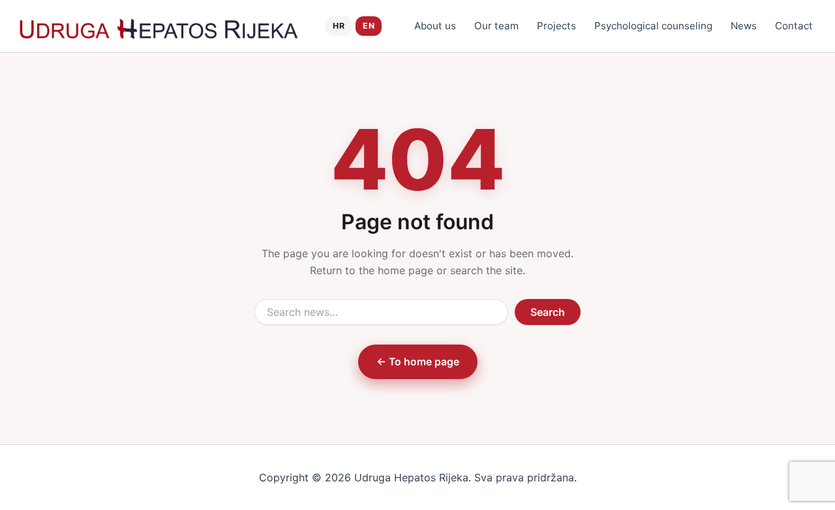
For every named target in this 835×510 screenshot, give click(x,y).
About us (435, 26)
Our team (496, 26)
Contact (794, 26)
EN (368, 26)
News (744, 26)
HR (338, 26)
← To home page (417, 362)
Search (547, 312)
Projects (556, 26)
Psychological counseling (653, 26)
